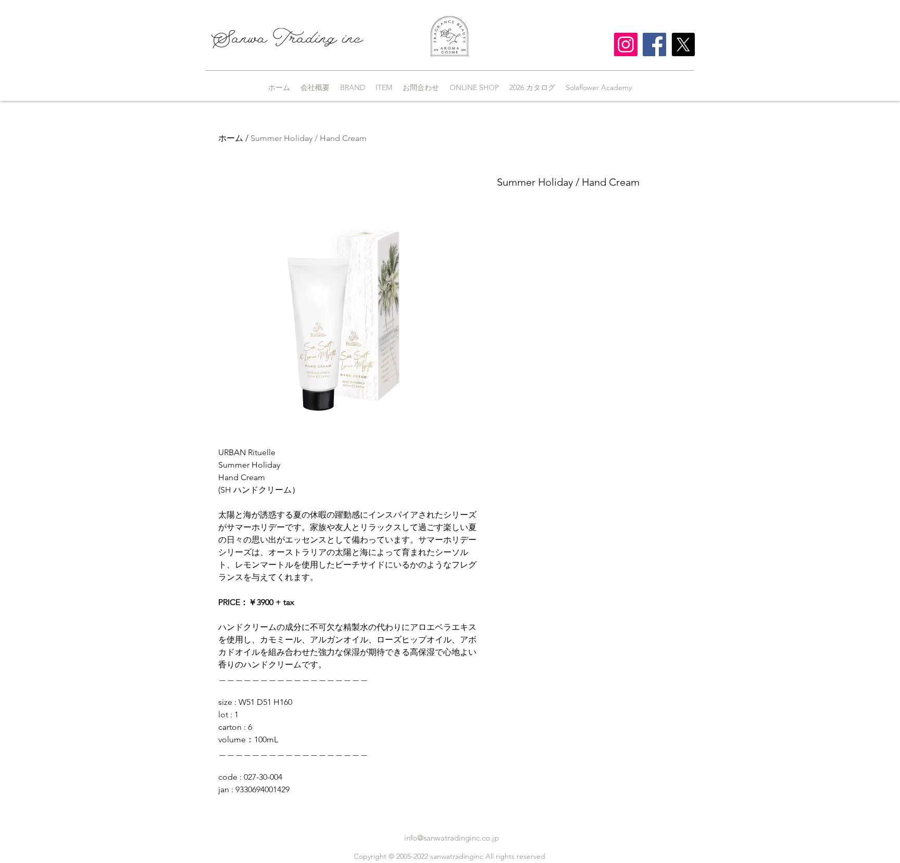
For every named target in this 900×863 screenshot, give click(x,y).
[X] (683, 44)
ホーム (230, 138)
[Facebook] (654, 44)
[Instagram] (626, 44)
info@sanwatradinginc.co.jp (451, 838)
